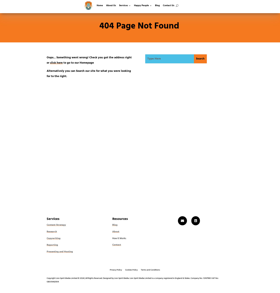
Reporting (52, 244)
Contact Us (168, 5)
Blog (157, 5)
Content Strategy (56, 224)
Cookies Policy (131, 270)
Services (123, 5)
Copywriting (54, 238)
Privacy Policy (116, 270)
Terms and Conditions (150, 270)
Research (52, 231)
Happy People (141, 5)
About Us (111, 5)
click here (56, 63)
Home (100, 5)
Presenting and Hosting (60, 251)
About (115, 231)
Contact (116, 244)
